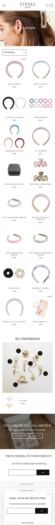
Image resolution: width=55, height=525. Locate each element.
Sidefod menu (27, 491)
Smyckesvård (27, 484)
